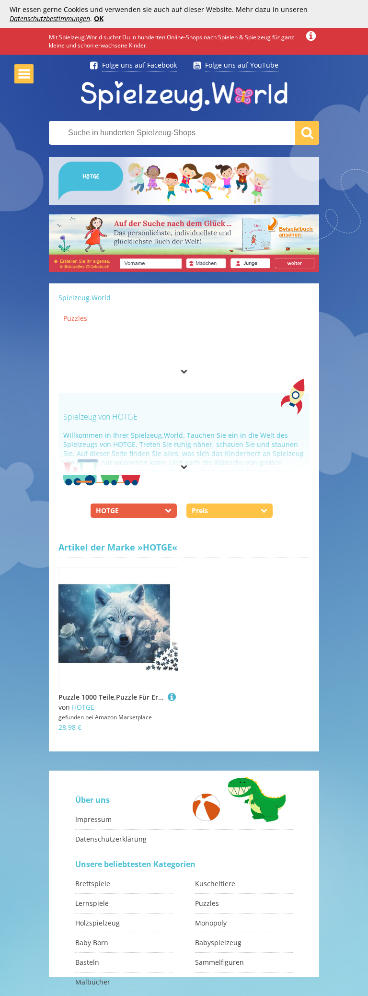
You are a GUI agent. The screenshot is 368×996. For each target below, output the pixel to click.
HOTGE (83, 707)
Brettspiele (92, 883)
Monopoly (211, 922)
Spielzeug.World (84, 297)
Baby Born (91, 942)
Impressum (93, 819)
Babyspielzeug (218, 942)
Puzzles (75, 318)
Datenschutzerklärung (111, 839)
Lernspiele (92, 903)
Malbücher (92, 981)
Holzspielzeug (97, 922)
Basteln (87, 962)
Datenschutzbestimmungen (50, 18)
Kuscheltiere (215, 883)
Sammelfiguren (219, 962)
